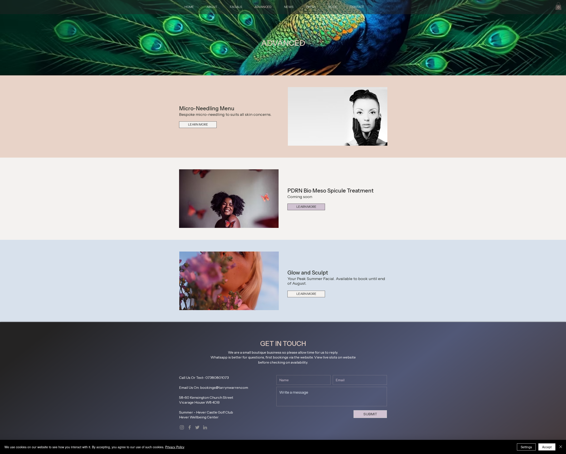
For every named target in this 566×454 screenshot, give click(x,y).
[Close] (560, 446)
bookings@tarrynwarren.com (224, 387)
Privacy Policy (174, 447)
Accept (547, 447)
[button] (558, 6)
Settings (526, 447)
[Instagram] (182, 427)
